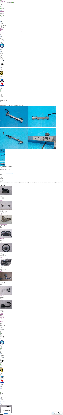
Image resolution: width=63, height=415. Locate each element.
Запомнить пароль (3, 9)
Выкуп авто (2, 26)
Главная (2, 23)
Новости (2, 27)
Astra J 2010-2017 (6, 31)
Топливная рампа (16, 31)
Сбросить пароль (2, 13)
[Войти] (1, 10)
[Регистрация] (1, 21)
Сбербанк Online (2, 316)
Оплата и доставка (3, 25)
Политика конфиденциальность (4, 322)
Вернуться (1, 14)
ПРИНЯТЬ (5, 413)
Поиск (7, 2)
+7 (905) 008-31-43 (2, 1)
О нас (2, 24)
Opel (3, 31)
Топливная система (11, 31)
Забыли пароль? (2, 11)
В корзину (1, 414)
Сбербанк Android (2, 317)
